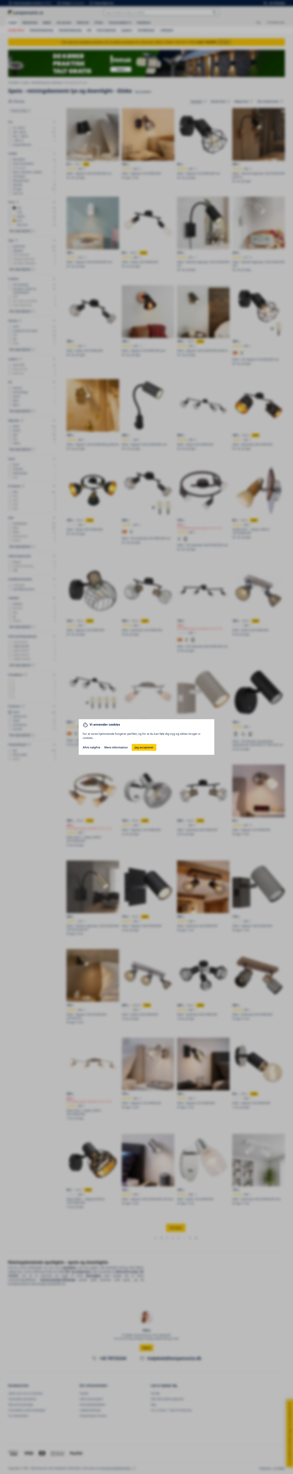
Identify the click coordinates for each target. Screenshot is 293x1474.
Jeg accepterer (144, 747)
